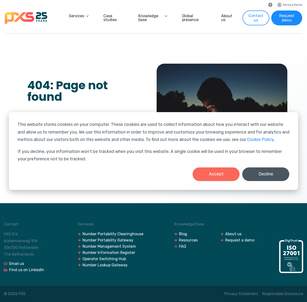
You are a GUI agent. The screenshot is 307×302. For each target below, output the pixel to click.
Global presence (190, 18)
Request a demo (239, 240)
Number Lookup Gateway (105, 265)
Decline (266, 174)
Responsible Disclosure (282, 293)
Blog (183, 234)
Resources (188, 240)
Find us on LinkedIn (26, 270)
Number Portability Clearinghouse (113, 234)
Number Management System (109, 246)
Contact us (255, 17)
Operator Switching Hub (104, 259)
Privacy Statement (241, 293)
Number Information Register (109, 252)
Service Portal (292, 4)
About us (226, 18)
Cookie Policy (260, 139)
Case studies (110, 18)
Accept (216, 174)
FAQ (182, 246)
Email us (16, 263)
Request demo (286, 17)
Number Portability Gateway (108, 240)
